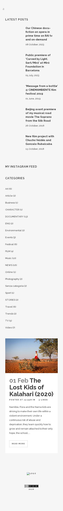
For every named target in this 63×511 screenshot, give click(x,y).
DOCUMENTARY (14, 216)
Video (8, 327)
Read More (18, 444)
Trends (9, 313)
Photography (12, 279)
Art (6, 189)
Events (9, 237)
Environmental (13, 230)
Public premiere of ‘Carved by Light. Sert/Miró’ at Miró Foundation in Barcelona (38, 63)
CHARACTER (12, 209)
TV (7, 320)
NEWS (8, 265)
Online (9, 272)
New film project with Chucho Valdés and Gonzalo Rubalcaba (40, 140)
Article (9, 195)
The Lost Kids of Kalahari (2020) (31, 387)
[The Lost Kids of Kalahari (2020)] (31, 355)
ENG (7, 223)
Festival (9, 244)
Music (8, 258)
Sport (8, 293)
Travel (9, 306)
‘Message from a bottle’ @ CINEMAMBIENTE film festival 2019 (42, 89)
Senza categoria (14, 286)
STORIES (10, 300)
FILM (7, 251)
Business (10, 202)
